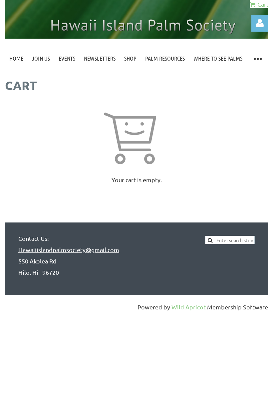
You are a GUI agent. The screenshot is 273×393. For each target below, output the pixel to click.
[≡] (257, 58)
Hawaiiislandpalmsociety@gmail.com (68, 249)
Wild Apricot (188, 306)
